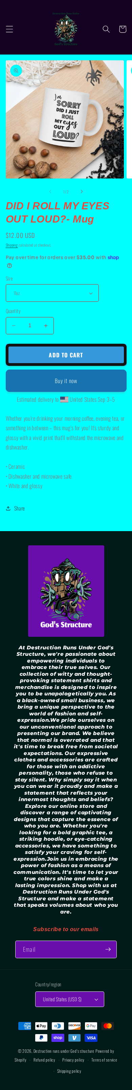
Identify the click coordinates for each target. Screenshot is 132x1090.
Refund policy (45, 1060)
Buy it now (66, 380)
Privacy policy (73, 1060)
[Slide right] (81, 191)
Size (9, 278)
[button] (9, 29)
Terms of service (104, 1060)
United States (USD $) (62, 999)
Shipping (12, 245)
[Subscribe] (108, 949)
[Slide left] (50, 191)
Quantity (13, 311)
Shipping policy (69, 1071)
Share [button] (19, 508)
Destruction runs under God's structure (64, 1051)
